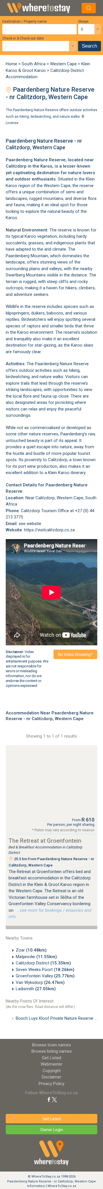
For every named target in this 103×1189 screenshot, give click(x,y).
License (12, 123)
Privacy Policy (51, 1083)
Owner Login (51, 1129)
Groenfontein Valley (45, 975)
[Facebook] (49, 1099)
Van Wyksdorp (40, 982)
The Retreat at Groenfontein (45, 840)
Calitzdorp (16, 166)
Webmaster (51, 1064)
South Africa (33, 63)
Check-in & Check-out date (23, 38)
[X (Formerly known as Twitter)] (54, 1099)
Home (11, 63)
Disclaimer (51, 1077)
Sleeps (83, 21)
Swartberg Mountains (26, 275)
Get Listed (51, 1057)
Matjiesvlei (36, 956)
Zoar (31, 950)
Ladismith (36, 988)
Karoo (46, 166)
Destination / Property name (24, 21)
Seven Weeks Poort (45, 969)
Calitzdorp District (43, 963)
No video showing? (75, 654)
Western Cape (63, 63)
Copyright (52, 1070)
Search (89, 46)
